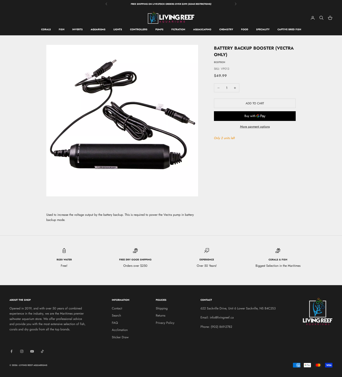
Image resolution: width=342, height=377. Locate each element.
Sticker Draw (120, 337)
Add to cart (255, 103)
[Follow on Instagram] (22, 351)
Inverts (77, 29)
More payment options (255, 126)
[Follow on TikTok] (42, 351)
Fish (61, 29)
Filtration (178, 29)
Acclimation (120, 330)
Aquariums (98, 29)
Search (116, 315)
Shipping (162, 308)
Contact (117, 308)
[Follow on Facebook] (11, 351)
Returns (160, 315)
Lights (117, 29)
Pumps (159, 29)
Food (244, 29)
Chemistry (226, 29)
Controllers (138, 29)
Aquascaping (202, 29)
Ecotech (219, 62)
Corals (46, 29)
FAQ (115, 322)
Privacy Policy (165, 322)
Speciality (263, 29)
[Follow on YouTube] (32, 351)
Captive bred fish (289, 29)
